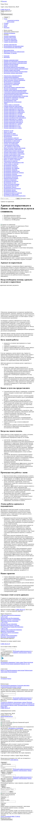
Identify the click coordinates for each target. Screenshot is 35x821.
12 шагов (18, 687)
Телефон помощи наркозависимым (13, 107)
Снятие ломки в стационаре (11, 104)
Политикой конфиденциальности (22, 651)
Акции (6, 24)
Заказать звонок (5, 654)
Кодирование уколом (10, 190)
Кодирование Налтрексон (11, 181)
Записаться (10, 780)
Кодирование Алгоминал (11, 166)
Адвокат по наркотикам (10, 40)
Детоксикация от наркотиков (12, 83)
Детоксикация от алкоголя (11, 138)
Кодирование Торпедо (10, 187)
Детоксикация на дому (10, 100)
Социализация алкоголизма (8, 687)
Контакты (6, 27)
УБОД (5, 103)
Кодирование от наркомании (12, 81)
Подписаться (4, 696)
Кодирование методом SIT (11, 185)
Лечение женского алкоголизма (12, 149)
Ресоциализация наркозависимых (13, 94)
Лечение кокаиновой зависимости (13, 122)
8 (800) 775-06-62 (15, 816)
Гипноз (9, 678)
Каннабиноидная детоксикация (12, 102)
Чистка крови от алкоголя (11, 164)
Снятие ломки (8, 86)
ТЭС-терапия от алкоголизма (12, 146)
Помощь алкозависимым (11, 65)
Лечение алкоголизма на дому (12, 155)
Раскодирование (12, 672)
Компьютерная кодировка (11, 178)
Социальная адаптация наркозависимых (15, 91)
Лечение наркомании (10, 36)
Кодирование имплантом (11, 177)
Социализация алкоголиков (11, 145)
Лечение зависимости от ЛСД (12, 125)
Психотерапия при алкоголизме (12, 47)
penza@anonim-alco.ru (7, 716)
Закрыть (3, 772)
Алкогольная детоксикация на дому (14, 162)
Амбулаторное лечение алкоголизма (14, 151)
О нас (5, 19)
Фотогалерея (10, 21)
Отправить (9, 772)
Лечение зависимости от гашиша (13, 119)
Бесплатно (7, 57)
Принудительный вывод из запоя (13, 158)
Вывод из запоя (8, 132)
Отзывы (6, 23)
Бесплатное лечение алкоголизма (13, 73)
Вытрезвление (8, 136)
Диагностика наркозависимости (13, 75)
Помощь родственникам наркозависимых (15, 61)
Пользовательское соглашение (26, 705)
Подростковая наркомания (12, 663)
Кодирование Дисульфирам (11, 168)
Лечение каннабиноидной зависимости (15, 117)
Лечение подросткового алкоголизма (14, 153)
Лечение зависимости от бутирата (13, 113)
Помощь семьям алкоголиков (12, 70)
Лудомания (4, 678)
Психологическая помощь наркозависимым (16, 68)
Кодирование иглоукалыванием (13, 175)
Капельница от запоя (10, 133)
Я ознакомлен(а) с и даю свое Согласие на (16, 651)
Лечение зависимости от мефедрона (14, 110)
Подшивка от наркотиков (11, 99)
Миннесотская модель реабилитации (14, 51)
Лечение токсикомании (10, 88)
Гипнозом (6, 56)
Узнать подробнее (6, 816)
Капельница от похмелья (11, 135)
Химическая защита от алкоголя (13, 193)
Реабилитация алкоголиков (11, 142)
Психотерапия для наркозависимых (14, 46)
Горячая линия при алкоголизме (13, 106)
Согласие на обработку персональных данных (13, 702)
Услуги (6, 17)
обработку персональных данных (22, 652)
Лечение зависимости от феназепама (14, 116)
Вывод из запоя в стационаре (12, 159)
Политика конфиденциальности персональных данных (16, 703)
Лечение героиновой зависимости (13, 120)
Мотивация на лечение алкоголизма (14, 156)
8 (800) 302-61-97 (5, 9)
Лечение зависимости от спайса (13, 128)
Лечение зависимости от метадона (13, 109)
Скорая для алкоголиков (10, 42)
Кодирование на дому (10, 182)
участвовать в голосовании (15, 728)
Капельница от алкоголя (10, 161)
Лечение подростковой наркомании (14, 78)
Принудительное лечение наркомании (14, 80)
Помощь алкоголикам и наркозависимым (15, 63)
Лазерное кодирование (10, 179)
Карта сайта (4, 706)
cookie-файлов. (14, 759)
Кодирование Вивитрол (10, 191)
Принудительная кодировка (11, 184)
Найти (18, 198)
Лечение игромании (9, 33)
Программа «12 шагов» (10, 53)
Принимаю (3, 762)
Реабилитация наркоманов (11, 77)
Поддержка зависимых (10, 39)
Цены (5, 26)
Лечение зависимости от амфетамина (14, 112)
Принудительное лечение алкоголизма (14, 148)
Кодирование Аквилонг (10, 165)
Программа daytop (9, 50)
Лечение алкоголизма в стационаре (14, 152)
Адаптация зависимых (23, 685)
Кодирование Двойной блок (12, 171)
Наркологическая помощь (11, 64)
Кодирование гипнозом (10, 174)
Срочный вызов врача (6, 14)
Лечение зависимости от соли (12, 126)
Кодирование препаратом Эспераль (14, 172)
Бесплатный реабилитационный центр (14, 195)
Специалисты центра (13, 20)
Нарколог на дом (8, 130)
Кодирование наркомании (8, 662)
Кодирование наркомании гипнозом (14, 97)
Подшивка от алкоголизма (11, 194)
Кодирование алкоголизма (17, 670)
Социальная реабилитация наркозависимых (16, 93)
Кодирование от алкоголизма (12, 140)
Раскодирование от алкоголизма (13, 139)
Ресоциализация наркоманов (9, 685)
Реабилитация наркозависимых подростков (16, 96)
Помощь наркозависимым (11, 60)
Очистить (3, 791)
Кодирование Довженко (10, 169)
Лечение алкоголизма (10, 37)
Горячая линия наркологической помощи (15, 90)
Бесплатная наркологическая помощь (14, 67)
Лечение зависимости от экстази (13, 115)
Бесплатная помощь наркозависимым (14, 87)
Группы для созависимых (11, 143)
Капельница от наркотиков (11, 84)
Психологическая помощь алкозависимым (15, 71)
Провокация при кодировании (12, 188)
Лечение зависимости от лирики (13, 123)
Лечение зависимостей (10, 44)
